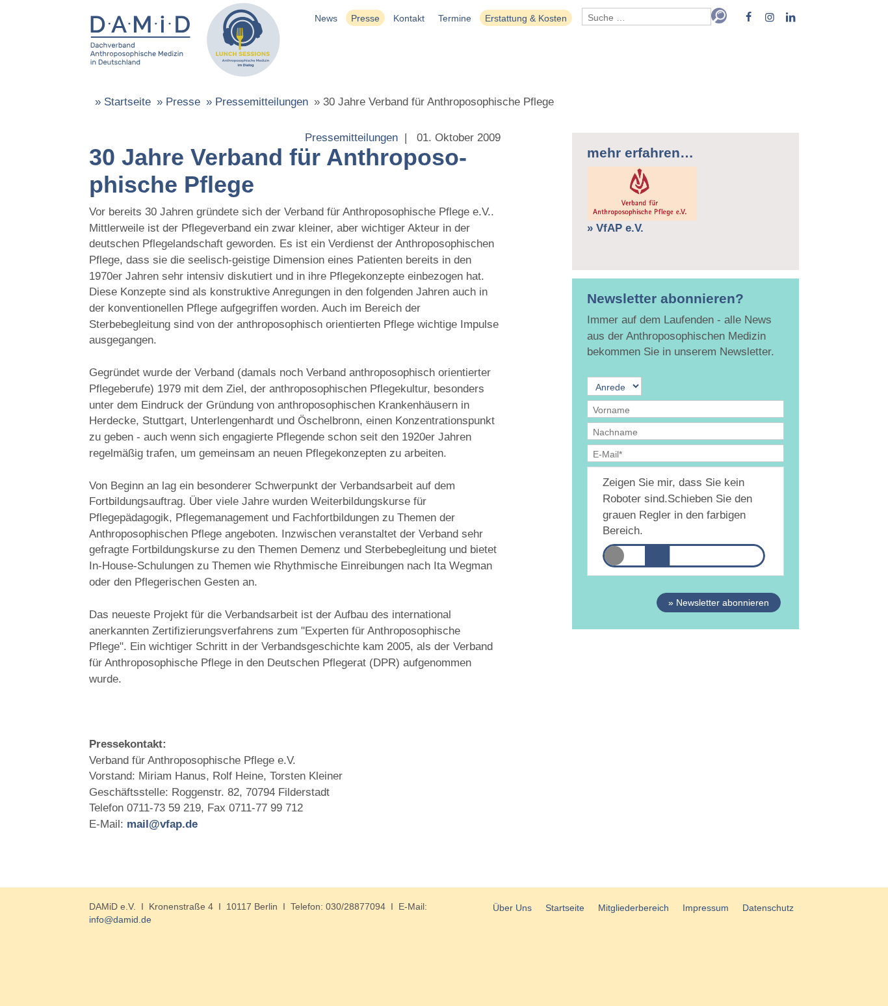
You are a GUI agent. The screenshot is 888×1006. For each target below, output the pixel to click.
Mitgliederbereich (633, 908)
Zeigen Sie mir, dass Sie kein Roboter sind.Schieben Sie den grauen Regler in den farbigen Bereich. (677, 506)
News (326, 18)
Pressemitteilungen (351, 137)
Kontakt (408, 18)
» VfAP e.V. (615, 228)
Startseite (564, 908)
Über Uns (512, 908)
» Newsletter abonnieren (718, 602)
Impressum (706, 908)
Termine (454, 18)
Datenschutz (768, 908)
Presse (365, 18)
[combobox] (646, 16)
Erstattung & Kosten (526, 18)
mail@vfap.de (162, 824)
